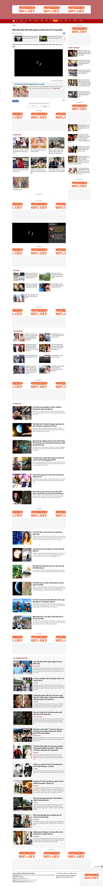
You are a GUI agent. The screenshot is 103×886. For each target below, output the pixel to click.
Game (60, 20)
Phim (30, 20)
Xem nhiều (52, 224)
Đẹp (47, 20)
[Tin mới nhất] (17, 21)
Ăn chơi (75, 20)
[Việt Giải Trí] (13, 21)
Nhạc (42, 20)
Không (45, 106)
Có (33, 106)
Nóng (21, 20)
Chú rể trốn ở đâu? (17, 189)
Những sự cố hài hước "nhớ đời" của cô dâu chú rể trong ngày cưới (21, 151)
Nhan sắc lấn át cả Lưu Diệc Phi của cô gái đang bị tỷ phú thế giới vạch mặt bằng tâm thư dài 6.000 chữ (31, 337)
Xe (70, 20)
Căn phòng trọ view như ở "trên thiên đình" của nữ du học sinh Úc (57, 335)
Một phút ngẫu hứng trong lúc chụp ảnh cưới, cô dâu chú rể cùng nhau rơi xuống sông (55, 151)
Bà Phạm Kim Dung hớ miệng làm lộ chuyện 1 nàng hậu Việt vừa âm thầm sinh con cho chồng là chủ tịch (31, 347)
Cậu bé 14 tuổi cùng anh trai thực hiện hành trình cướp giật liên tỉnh (84, 72)
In (64, 100)
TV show (36, 20)
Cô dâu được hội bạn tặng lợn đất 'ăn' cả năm (29, 84)
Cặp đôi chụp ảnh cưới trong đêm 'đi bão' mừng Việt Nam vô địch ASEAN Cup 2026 (57, 236)
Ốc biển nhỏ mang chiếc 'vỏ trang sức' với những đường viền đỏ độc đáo (31, 285)
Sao (26, 20)
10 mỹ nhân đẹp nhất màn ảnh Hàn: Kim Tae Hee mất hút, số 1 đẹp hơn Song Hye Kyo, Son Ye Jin (84, 171)
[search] (85, 21)
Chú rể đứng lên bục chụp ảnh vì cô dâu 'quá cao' (39, 150)
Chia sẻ (16, 101)
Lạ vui (55, 20)
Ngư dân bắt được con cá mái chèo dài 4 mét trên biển (31, 296)
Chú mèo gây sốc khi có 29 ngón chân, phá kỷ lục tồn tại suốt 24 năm (57, 285)
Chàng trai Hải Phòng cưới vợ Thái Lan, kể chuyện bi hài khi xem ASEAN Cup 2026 (57, 229)
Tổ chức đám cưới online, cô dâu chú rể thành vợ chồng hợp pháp (56, 170)
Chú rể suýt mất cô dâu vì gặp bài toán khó (20, 170)
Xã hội (81, 20)
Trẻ (51, 20)
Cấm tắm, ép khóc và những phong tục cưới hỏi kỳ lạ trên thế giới (39, 171)
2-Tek (65, 20)
